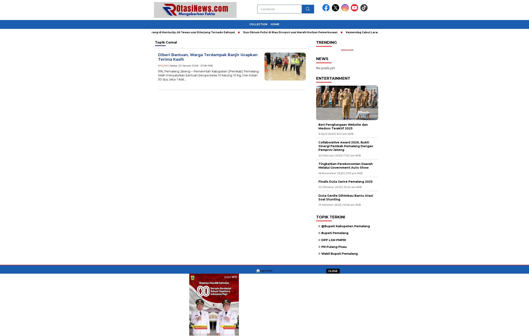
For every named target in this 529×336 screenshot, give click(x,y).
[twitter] (336, 10)
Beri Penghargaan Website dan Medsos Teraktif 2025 (343, 126)
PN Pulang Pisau (334, 247)
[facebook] (326, 10)
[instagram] (345, 10)
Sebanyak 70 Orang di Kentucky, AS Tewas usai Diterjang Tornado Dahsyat (174, 32)
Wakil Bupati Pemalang (339, 254)
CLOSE (333, 271)
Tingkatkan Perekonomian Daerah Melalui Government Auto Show (345, 165)
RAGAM (163, 65)
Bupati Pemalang (334, 233)
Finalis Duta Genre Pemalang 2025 (345, 181)
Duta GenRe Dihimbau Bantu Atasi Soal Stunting (345, 197)
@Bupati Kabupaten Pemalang (345, 226)
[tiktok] (364, 10)
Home (275, 24)
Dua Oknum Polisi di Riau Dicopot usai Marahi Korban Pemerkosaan (281, 32)
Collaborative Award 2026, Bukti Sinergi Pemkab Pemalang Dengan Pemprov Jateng (345, 146)
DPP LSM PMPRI (333, 240)
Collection (258, 24)
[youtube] (355, 10)
